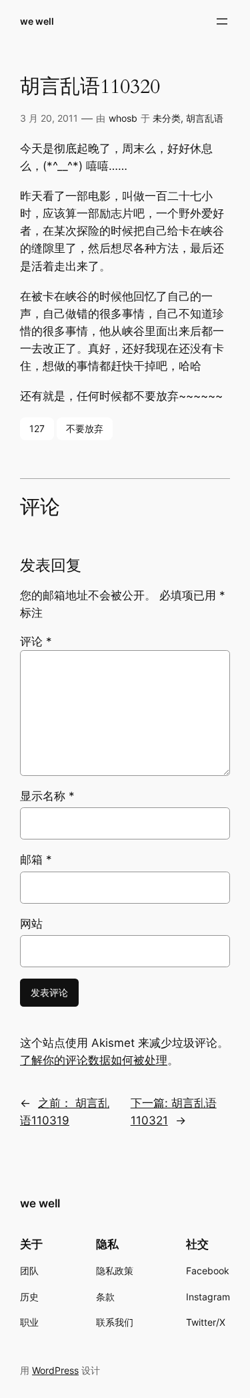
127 (37, 428)
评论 (36, 641)
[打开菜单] (222, 21)
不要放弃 (84, 428)
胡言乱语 (204, 118)
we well (37, 21)
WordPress (55, 1370)
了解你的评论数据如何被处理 (93, 1060)
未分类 (167, 118)
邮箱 (36, 859)
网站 (31, 923)
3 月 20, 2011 (49, 118)
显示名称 (47, 796)
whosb (123, 118)
